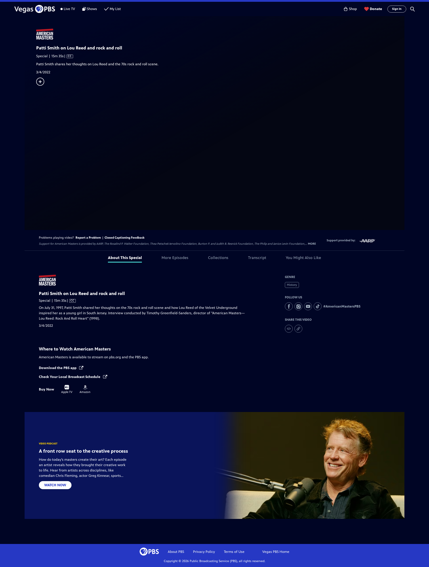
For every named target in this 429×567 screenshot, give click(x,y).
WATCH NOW (55, 485)
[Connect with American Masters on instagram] (298, 306)
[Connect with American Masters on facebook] (289, 306)
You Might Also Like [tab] (303, 257)
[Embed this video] (289, 329)
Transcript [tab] (257, 257)
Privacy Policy (204, 552)
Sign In (397, 9)
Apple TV (66, 389)
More (312, 244)
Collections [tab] (218, 257)
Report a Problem (88, 238)
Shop (353, 9)
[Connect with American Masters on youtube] (308, 306)
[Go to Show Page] (220, 34)
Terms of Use (234, 552)
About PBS (176, 552)
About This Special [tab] (125, 257)
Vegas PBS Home (275, 552)
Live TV (69, 9)
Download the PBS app (58, 368)
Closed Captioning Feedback (125, 238)
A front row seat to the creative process (83, 451)
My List (115, 9)
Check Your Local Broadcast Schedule (70, 377)
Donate (376, 9)
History (292, 285)
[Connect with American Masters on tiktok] (318, 306)
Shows (92, 9)
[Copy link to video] (298, 329)
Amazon (85, 389)
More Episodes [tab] (175, 257)
